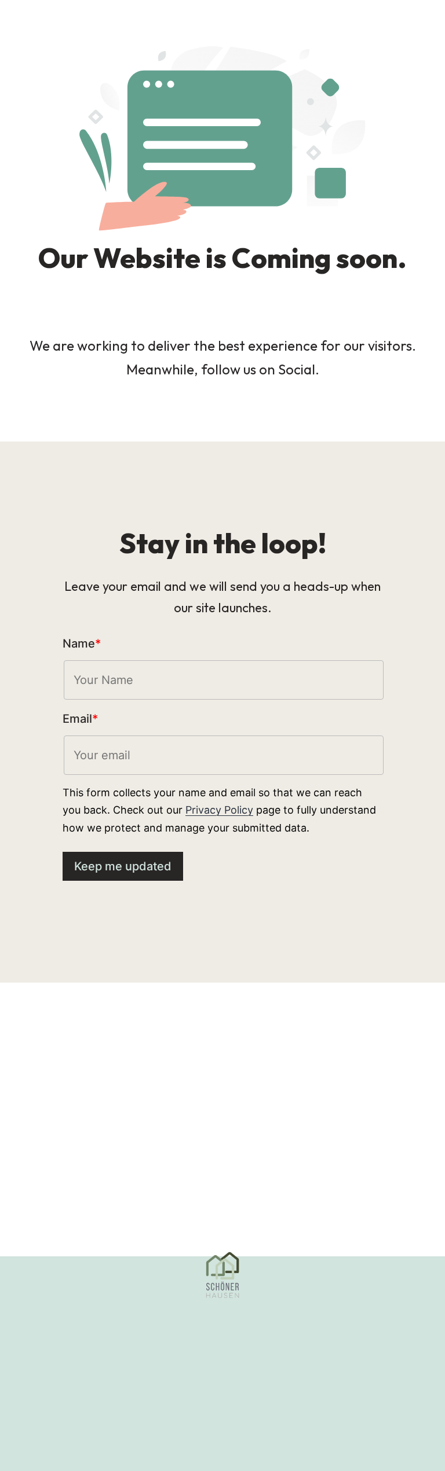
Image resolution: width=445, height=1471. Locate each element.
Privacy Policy (219, 810)
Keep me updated (123, 866)
